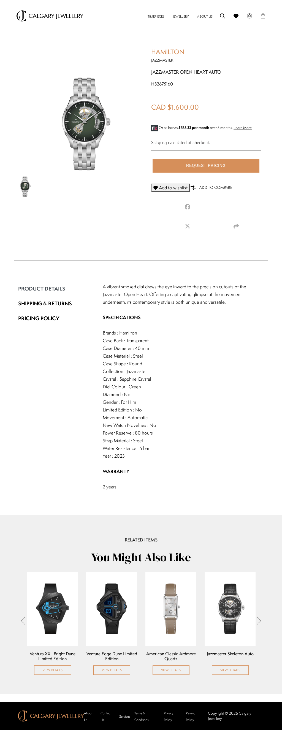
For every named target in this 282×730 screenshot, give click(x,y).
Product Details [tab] (41, 288)
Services (124, 716)
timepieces (156, 16)
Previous (25, 620)
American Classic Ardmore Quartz (171, 656)
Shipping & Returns (45, 303)
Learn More (243, 127)
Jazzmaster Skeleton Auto (230, 653)
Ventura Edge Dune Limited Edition (111, 656)
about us (205, 16)
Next (257, 620)
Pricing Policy (38, 318)
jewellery (181, 16)
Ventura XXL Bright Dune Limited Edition (52, 656)
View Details (53, 670)
